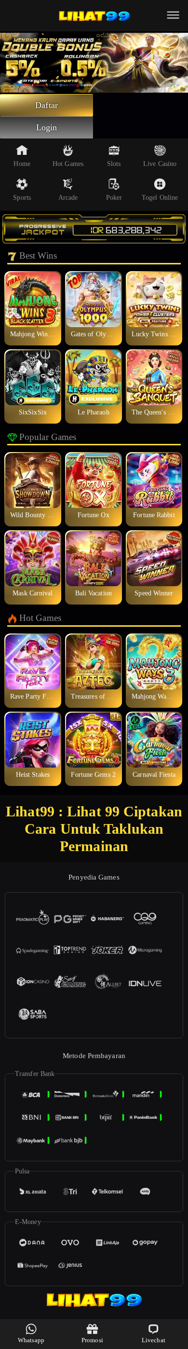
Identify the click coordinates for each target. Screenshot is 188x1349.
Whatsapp (31, 1340)
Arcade (68, 197)
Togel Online (160, 197)
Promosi (92, 1340)
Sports (22, 197)
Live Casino (159, 163)
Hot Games (68, 163)
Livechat (153, 1340)
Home (21, 163)
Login (46, 127)
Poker (114, 197)
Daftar (46, 105)
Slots (114, 163)
